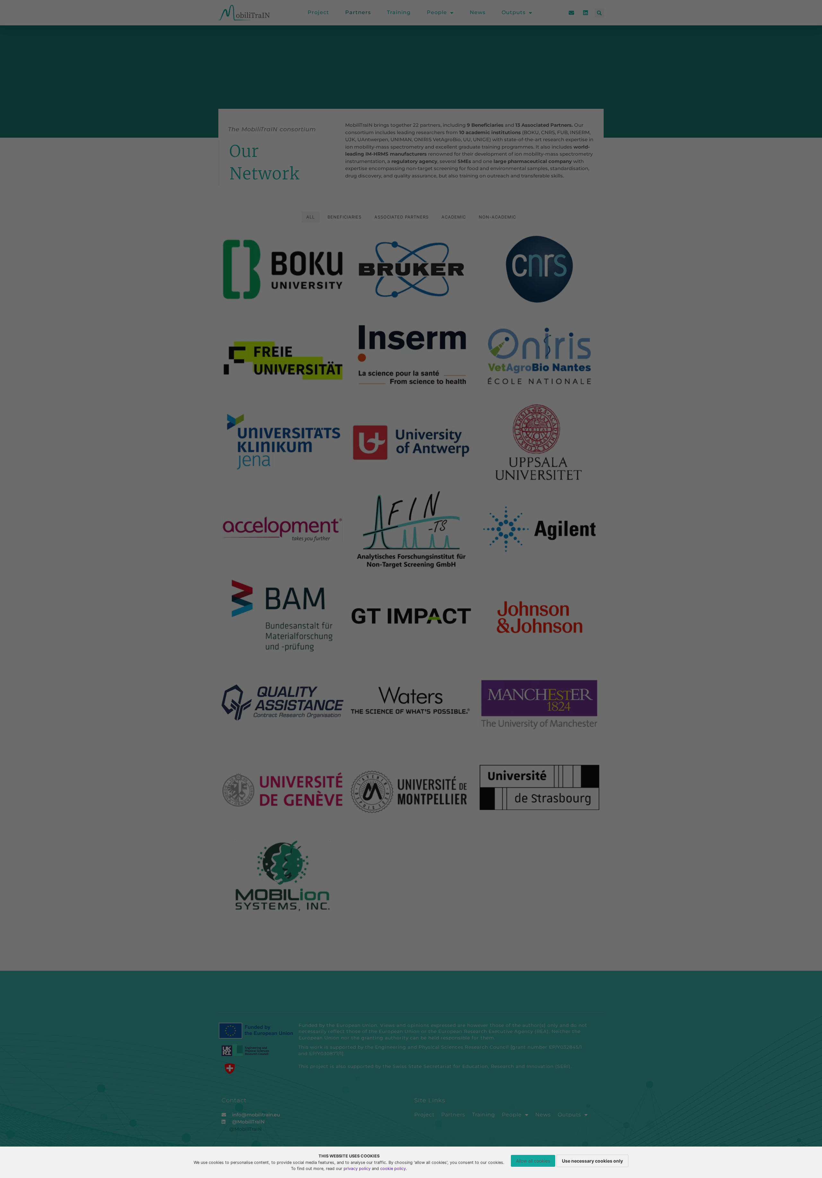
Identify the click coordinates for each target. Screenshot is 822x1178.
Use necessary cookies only (592, 1161)
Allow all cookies (533, 1161)
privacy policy (357, 1168)
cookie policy (393, 1168)
